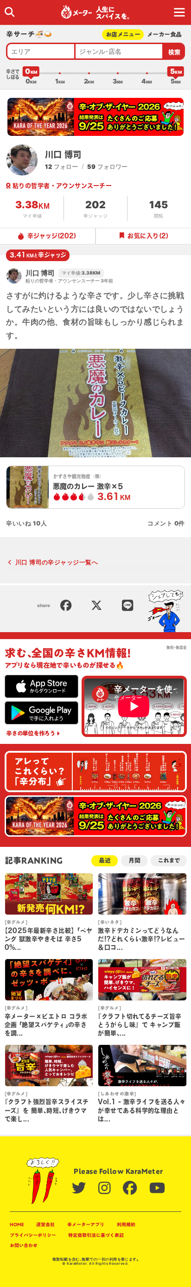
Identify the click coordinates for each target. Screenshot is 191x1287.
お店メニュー (123, 35)
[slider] (31, 73)
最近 (105, 861)
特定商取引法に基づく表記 (96, 1235)
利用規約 (126, 1224)
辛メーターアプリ (85, 1224)
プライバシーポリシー (33, 1235)
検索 (174, 52)
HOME (17, 1224)
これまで (168, 861)
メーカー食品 (164, 35)
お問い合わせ (24, 1245)
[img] (9, 12)
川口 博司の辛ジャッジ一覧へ (56, 562)
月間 (134, 861)
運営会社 (45, 1224)
